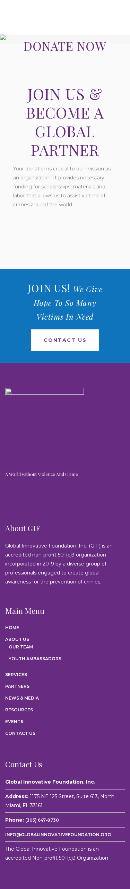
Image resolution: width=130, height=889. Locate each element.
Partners (17, 686)
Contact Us (65, 340)
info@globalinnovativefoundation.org (58, 834)
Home (12, 627)
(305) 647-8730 (42, 820)
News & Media (22, 698)
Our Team (21, 646)
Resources (19, 709)
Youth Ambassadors (35, 658)
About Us (17, 639)
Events (14, 721)
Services (16, 674)
